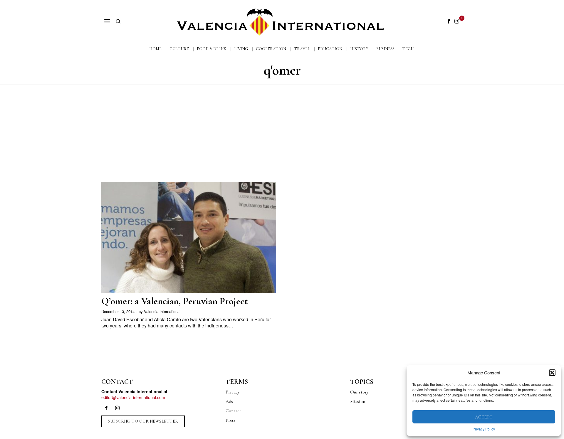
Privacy (233, 392)
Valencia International (162, 311)
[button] (552, 373)
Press (231, 420)
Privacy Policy (484, 428)
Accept (484, 417)
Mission (357, 401)
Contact (233, 411)
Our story (359, 392)
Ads (229, 401)
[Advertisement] (282, 129)
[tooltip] (448, 21)
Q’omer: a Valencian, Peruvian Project (174, 301)
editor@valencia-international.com (133, 397)
